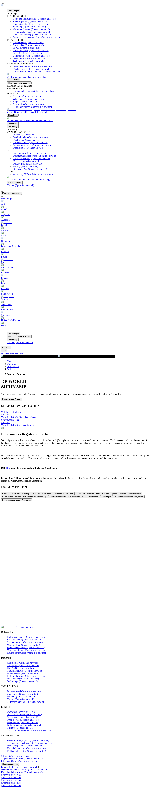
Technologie (22, 681)
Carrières (21, 727)
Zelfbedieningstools (26, 702)
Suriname (11, 369)
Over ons (11, 364)
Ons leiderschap (24, 714)
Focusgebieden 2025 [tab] (11, 500)
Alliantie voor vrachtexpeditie (30, 743)
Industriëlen (22, 673)
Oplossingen (13, 11)
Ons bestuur (22, 717)
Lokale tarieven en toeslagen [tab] (35, 497)
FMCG (20, 668)
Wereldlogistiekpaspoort (28, 740)
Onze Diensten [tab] (134, 494)
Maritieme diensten (26, 650)
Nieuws (20, 185)
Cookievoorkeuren (10, 764)
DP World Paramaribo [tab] (85, 494)
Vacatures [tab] (26, 500)
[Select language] (2, 191)
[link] (78, 77)
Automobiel (22, 663)
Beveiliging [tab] (106, 497)
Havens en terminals (26, 653)
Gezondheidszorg (25, 670)
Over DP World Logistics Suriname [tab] (111, 494)
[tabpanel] (75, 563)
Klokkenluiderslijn (19, 767)
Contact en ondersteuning (29, 730)
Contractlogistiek (25, 642)
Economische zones (26, 647)
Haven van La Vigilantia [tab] (41, 494)
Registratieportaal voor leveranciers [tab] (65, 497)
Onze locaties (13, 366)
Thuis (9, 361)
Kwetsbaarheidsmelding (22, 772)
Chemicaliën (23, 665)
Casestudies (22, 694)
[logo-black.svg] (7, 5)
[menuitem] (5, 193)
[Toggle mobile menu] (2, 328)
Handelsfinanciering (26, 748)
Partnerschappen (24, 725)
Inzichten (21, 696)
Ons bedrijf (12, 126)
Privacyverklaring (19, 761)
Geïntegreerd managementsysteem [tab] (128, 497)
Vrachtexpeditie (24, 639)
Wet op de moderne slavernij (24, 769)
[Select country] (2, 196)
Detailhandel (23, 678)
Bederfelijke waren (26, 676)
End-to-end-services (26, 637)
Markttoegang (23, 645)
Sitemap (15, 756)
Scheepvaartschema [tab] (91, 497)
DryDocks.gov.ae (25, 745)
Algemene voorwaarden (22, 758)
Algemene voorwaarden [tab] (63, 494)
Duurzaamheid (24, 691)
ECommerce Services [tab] (11, 497)
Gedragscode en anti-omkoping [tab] (15, 494)
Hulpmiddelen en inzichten (19, 83)
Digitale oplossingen (26, 751)
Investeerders (23, 722)
